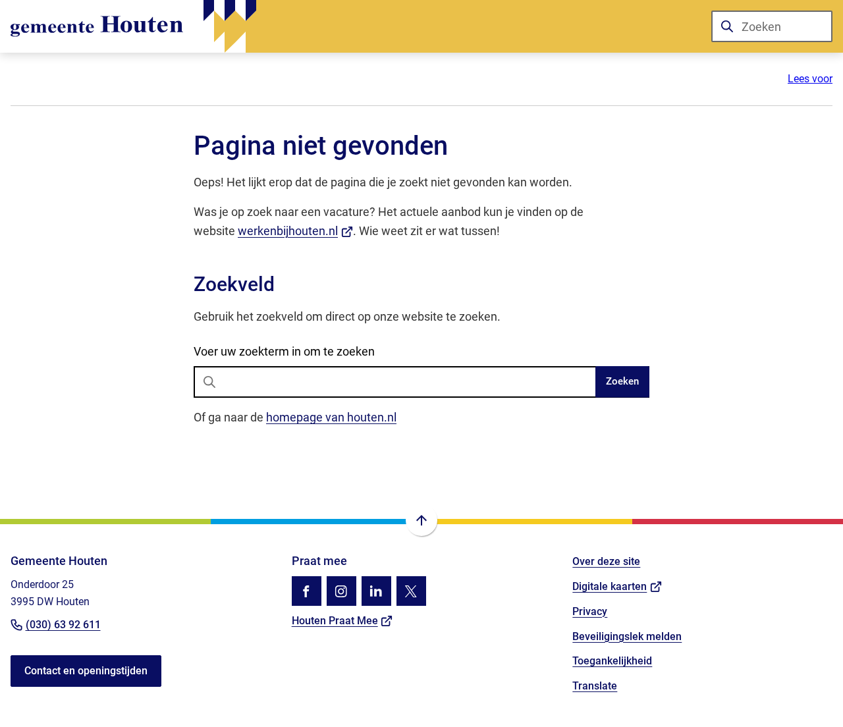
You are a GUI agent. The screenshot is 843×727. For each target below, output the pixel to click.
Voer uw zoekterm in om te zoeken (284, 351)
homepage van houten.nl (331, 417)
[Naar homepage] (133, 26)
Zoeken (622, 381)
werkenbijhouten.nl (295, 231)
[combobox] (771, 26)
